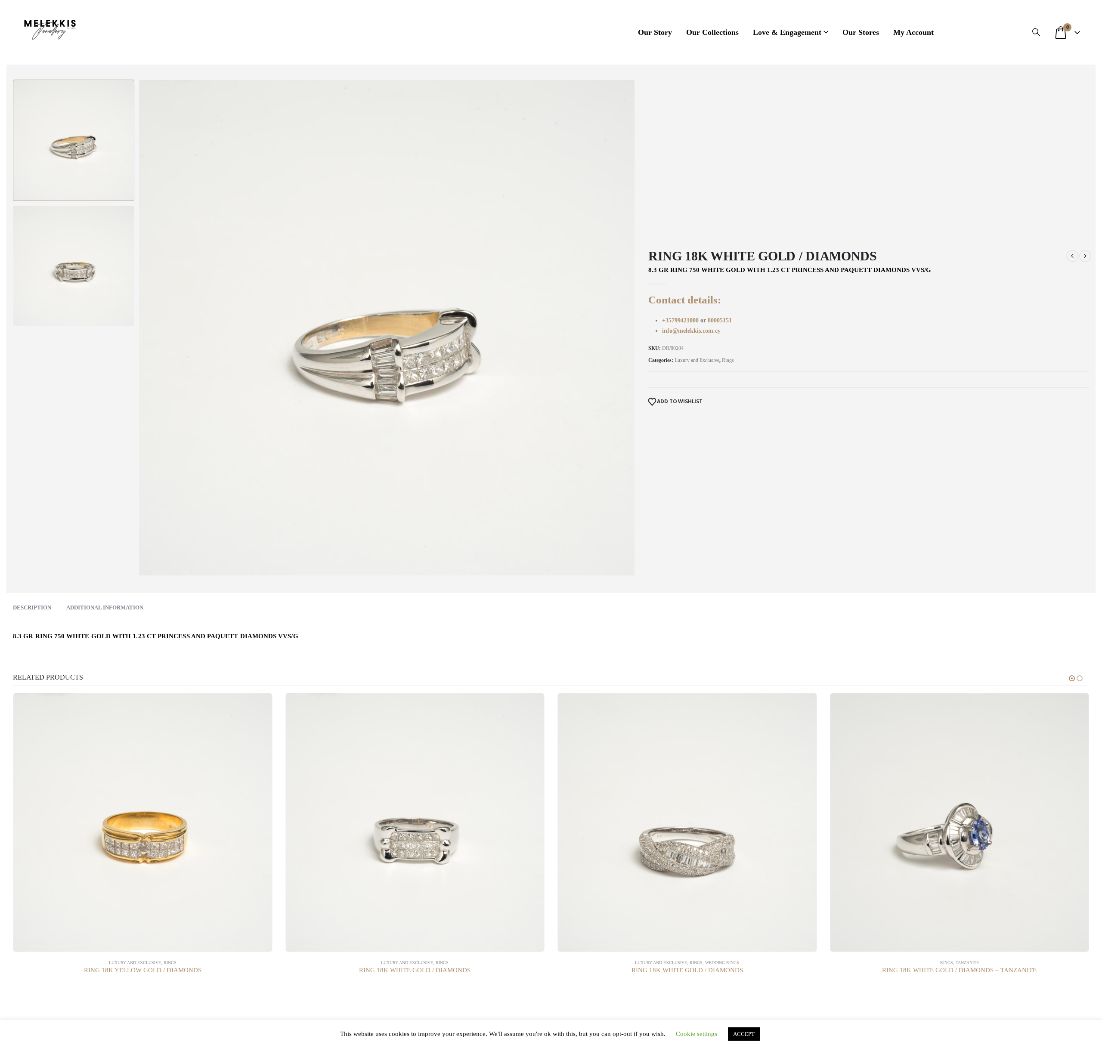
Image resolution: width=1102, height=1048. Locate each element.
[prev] (1072, 256)
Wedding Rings (722, 962)
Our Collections (712, 32)
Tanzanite (967, 962)
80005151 (720, 320)
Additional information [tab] (104, 607)
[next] (1085, 256)
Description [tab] (32, 607)
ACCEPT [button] (744, 1034)
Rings (728, 360)
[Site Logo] (50, 28)
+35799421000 (681, 320)
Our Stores (860, 32)
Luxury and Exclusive (697, 360)
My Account (913, 32)
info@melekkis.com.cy (691, 331)
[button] (1036, 32)
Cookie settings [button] (696, 1033)
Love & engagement (787, 32)
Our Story (655, 32)
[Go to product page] (142, 822)
